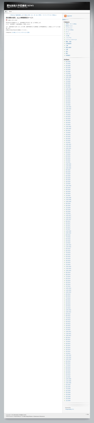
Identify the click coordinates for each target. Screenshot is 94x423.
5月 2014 (68, 280)
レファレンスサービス (21, 32)
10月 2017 (68, 219)
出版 (67, 49)
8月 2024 (68, 93)
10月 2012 (68, 312)
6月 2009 (68, 390)
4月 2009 (68, 394)
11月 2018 (68, 199)
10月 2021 (68, 148)
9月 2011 (68, 337)
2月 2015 (68, 262)
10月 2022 (68, 128)
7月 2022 (68, 132)
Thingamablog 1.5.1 (69, 409)
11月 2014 (68, 268)
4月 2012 (68, 323)
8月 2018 (68, 205)
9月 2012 (68, 314)
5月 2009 (68, 392)
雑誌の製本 (68, 47)
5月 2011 (68, 345)
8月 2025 (68, 79)
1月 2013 (68, 308)
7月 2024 (68, 95)
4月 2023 (68, 120)
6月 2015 (68, 254)
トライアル (68, 37)
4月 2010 (68, 371)
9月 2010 (68, 361)
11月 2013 (68, 290)
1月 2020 (68, 183)
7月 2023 (68, 114)
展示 (67, 53)
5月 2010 (68, 369)
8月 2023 (68, 112)
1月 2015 (68, 264)
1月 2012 (68, 329)
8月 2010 (68, 363)
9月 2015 (68, 248)
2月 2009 (68, 398)
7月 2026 (68, 63)
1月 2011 (68, 353)
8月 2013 (68, 296)
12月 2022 (68, 126)
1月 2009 (68, 400)
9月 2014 (68, 272)
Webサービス (69, 26)
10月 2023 (68, 108)
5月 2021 (68, 158)
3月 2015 (68, 260)
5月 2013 (68, 300)
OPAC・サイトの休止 (71, 24)
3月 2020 (68, 181)
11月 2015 (68, 246)
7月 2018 (68, 207)
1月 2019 (68, 195)
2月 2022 (68, 140)
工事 (67, 45)
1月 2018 (68, 213)
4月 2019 (68, 191)
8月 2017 (68, 221)
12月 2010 (68, 355)
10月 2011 (68, 335)
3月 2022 (68, 138)
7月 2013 (68, 298)
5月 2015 (68, 256)
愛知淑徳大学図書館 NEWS (20, 5)
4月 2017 (68, 223)
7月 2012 (68, 317)
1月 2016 (68, 243)
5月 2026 (68, 67)
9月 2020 (68, 170)
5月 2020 (68, 177)
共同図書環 (68, 43)
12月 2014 (68, 266)
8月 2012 (68, 315)
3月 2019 (68, 193)
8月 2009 (68, 386)
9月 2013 (68, 294)
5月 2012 (68, 321)
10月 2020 (68, 168)
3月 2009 (68, 396)
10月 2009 (68, 382)
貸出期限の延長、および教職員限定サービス (19, 17)
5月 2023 (68, 118)
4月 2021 (68, 160)
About (10, 11)
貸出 (28, 32)
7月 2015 (68, 252)
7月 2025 (68, 81)
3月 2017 (68, 225)
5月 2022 (68, 134)
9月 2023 (68, 110)
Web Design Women (27, 416)
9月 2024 (68, 91)
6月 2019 (68, 189)
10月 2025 (68, 77)
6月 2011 (68, 343)
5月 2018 (68, 209)
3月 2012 (68, 325)
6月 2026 (68, 65)
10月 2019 (68, 185)
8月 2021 (68, 152)
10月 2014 (68, 270)
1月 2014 (68, 286)
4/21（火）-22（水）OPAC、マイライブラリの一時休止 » (42, 15)
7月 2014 (68, 276)
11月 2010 (68, 357)
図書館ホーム (65, 19)
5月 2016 (68, 239)
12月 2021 (68, 144)
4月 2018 (68, 211)
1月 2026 (68, 73)
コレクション (69, 27)
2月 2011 (68, 351)
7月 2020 (68, 173)
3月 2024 (68, 103)
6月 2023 (68, 116)
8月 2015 (68, 250)
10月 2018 (68, 201)
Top (88, 414)
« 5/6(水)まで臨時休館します (17, 15)
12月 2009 (68, 379)
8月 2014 (68, 274)
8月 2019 (68, 187)
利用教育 (68, 55)
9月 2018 (68, 203)
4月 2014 (68, 282)
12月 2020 (68, 164)
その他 (13, 32)
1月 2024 (68, 105)
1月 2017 (68, 229)
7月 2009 (68, 388)
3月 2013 (68, 304)
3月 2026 (68, 71)
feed (69, 16)
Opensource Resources (39, 416)
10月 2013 (68, 292)
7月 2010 (68, 365)
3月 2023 (68, 122)
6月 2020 (68, 175)
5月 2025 (68, 85)
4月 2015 (68, 258)
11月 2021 (68, 146)
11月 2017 (68, 217)
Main (26, 15)
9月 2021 (68, 150)
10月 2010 (68, 359)
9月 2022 (68, 130)
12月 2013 (68, 288)
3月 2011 (68, 349)
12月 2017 (68, 215)
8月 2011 (68, 339)
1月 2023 (68, 124)
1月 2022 (68, 142)
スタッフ (68, 33)
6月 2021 (68, 156)
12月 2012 (68, 310)
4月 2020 (68, 179)
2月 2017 (68, 227)
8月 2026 (68, 61)
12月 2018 (68, 197)
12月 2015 (68, 245)
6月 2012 (68, 319)
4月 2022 (68, 136)
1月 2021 (68, 162)
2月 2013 (68, 306)
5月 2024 (68, 99)
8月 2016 (68, 235)
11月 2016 (68, 231)
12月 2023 (68, 106)
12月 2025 (68, 75)
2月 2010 (68, 375)
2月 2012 (68, 327)
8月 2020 (68, 172)
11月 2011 (68, 333)
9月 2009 (68, 384)
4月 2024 (68, 101)
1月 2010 (68, 377)
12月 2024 (68, 89)
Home (6, 11)
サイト (67, 31)
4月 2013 (68, 302)
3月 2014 (68, 284)
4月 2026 (68, 69)
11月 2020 (68, 166)
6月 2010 (68, 367)
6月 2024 (68, 97)
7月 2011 (68, 341)
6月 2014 (68, 278)
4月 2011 (68, 347)
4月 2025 (68, 87)
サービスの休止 (70, 29)
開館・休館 (68, 41)
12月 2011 (68, 331)
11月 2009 (68, 381)
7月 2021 (68, 154)
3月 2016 (68, 241)
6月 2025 (68, 83)
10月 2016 (68, 233)
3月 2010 (68, 373)
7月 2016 (68, 237)
